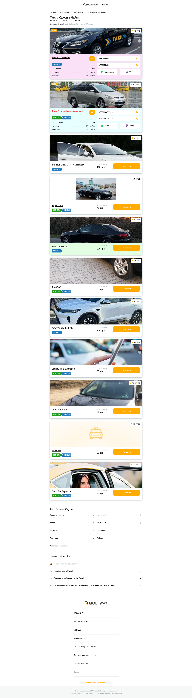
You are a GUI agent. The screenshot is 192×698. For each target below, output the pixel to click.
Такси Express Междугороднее (67, 111)
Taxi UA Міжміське (61, 57)
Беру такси (57, 205)
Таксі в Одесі (78, 12)
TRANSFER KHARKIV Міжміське (68, 164)
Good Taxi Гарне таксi (62, 491)
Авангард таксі (59, 409)
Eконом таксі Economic (63, 369)
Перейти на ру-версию (96, 682)
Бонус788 (56, 450)
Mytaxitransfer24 (60, 246)
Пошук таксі (65, 12)
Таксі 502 (56, 287)
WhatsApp (109, 72)
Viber (131, 72)
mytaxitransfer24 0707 (62, 328)
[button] (95, 52)
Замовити (127, 166)
